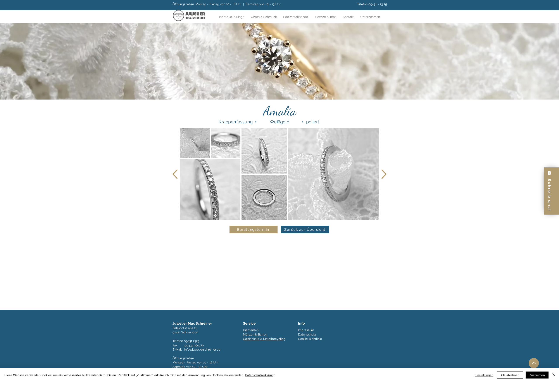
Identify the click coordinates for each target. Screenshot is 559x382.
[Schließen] (553, 375)
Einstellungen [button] (484, 375)
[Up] (534, 363)
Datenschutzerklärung (260, 375)
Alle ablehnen (509, 375)
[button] (326, 17)
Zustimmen (537, 375)
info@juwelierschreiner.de (202, 349)
